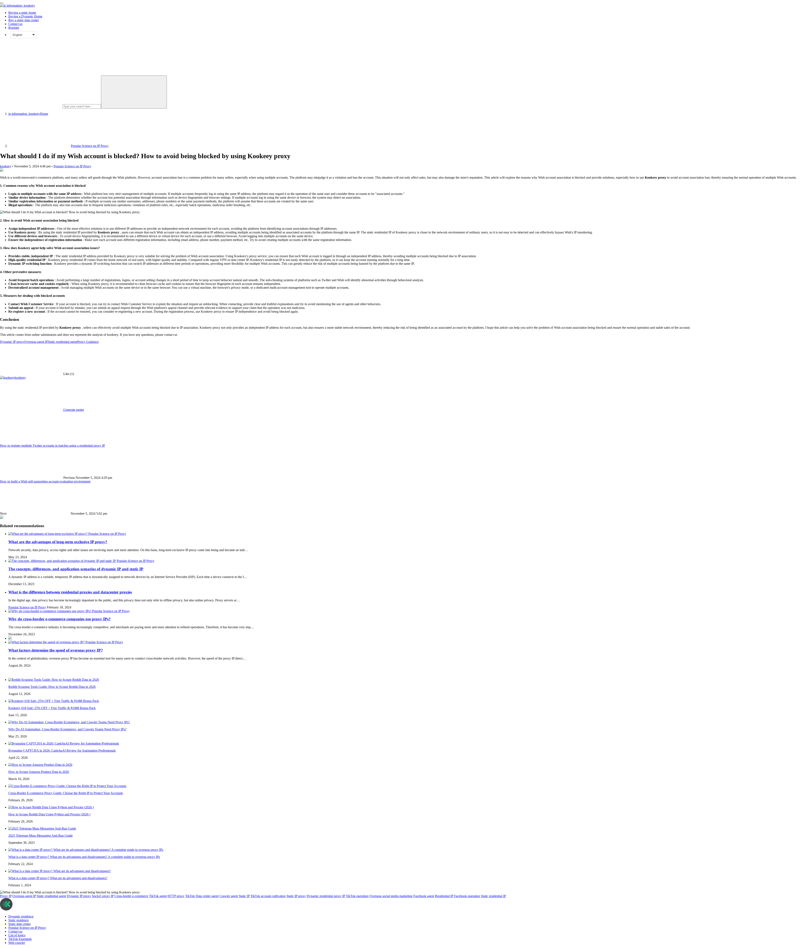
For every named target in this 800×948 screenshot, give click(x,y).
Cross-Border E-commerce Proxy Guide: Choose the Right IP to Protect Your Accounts (65, 793)
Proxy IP (5, 896)
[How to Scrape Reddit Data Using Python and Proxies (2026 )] (51, 807)
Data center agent (207, 896)
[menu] (1, 3)
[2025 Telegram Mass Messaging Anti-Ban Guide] (42, 828)
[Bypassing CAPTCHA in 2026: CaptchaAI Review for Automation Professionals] (63, 743)
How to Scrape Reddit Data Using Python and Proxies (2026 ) (49, 814)
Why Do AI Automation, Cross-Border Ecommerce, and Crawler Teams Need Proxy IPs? (67, 729)
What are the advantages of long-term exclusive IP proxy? (57, 542)
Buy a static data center (23, 20)
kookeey (5, 166)
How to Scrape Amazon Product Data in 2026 (38, 772)
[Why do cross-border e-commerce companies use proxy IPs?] (50, 611)
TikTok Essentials (20, 939)
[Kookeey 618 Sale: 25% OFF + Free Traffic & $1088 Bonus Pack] (53, 701)
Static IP (244, 896)
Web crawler (16, 942)
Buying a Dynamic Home (25, 16)
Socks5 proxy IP (103, 896)
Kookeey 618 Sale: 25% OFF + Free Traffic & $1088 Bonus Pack (52, 708)
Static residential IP (493, 896)
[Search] (134, 92)
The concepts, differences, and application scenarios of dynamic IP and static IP (75, 569)
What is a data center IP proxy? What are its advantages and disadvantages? (57, 878)
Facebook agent (423, 896)
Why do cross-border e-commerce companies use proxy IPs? (59, 619)
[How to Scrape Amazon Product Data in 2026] (40, 764)
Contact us (15, 24)
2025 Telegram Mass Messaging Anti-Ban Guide (40, 835)
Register (13, 27)
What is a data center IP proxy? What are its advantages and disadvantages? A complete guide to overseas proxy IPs (84, 857)
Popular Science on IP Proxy (72, 166)
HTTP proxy (176, 896)
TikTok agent (158, 896)
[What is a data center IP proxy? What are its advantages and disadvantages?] (59, 871)
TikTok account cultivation (268, 896)
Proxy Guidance (88, 342)
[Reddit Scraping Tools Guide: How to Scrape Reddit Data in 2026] (53, 679)
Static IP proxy (296, 896)
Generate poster (73, 409)
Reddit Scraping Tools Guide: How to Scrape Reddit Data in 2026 (52, 686)
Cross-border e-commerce (131, 896)
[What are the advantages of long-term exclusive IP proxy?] (48, 533)
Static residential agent (62, 342)
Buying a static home (22, 12)
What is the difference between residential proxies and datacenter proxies (70, 592)
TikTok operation (357, 896)
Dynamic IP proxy (12, 342)
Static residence (18, 920)
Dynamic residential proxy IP (326, 896)
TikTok (190, 896)
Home (28, 113)
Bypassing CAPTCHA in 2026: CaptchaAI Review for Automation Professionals (62, 750)
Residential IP (444, 896)
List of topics (16, 935)
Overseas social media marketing (390, 896)
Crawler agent (228, 896)
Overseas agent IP (36, 342)
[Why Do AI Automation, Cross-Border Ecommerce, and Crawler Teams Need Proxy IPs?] (69, 722)
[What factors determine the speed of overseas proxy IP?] (46, 642)
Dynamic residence (21, 916)
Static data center (19, 924)
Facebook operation (467, 896)
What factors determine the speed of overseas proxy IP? (55, 650)
